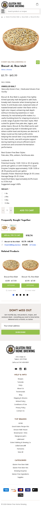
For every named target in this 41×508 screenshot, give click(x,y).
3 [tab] (20, 295)
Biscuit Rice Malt (11, 277)
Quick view (12, 290)
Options (32, 245)
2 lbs (6, 196)
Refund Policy (20, 401)
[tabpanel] (11, 274)
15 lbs (7, 203)
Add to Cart (27, 211)
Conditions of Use (20, 404)
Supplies (20, 477)
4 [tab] (24, 295)
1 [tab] (13, 295)
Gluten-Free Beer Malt (21, 464)
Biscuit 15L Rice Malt (30, 277)
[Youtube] (16, 369)
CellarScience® (20, 446)
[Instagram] (21, 369)
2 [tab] (17, 295)
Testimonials (20, 392)
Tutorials (20, 382)
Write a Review (6, 70)
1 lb (6, 193)
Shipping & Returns (20, 398)
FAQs (20, 385)
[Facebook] (25, 369)
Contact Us (20, 411)
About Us (20, 388)
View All (20, 452)
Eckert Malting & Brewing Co (20, 442)
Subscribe (20, 332)
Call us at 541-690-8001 (20, 362)
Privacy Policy (20, 408)
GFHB (20, 423)
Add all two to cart (12, 235)
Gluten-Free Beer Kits (20, 468)
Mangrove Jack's (20, 436)
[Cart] (37, 4)
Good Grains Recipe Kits (20, 426)
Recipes (20, 379)
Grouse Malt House (20, 430)
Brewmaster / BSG (20, 433)
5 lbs (6, 200)
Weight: (5, 189)
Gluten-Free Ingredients (20, 474)
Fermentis (20, 449)
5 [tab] (27, 295)
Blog (20, 395)
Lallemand (20, 439)
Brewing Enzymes (20, 471)
